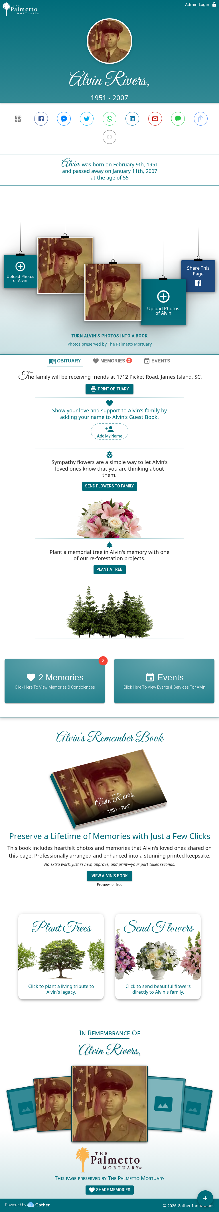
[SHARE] (201, 119)
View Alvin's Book (110, 876)
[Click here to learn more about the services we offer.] (109, 1160)
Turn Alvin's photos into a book (110, 336)
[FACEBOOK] (41, 119)
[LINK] (109, 137)
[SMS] (178, 119)
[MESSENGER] (64, 119)
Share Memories (112, 1189)
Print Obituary (113, 389)
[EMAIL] (155, 119)
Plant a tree (109, 569)
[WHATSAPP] (109, 119)
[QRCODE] (18, 119)
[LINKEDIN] (132, 119)
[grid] (109, 279)
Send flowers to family (109, 486)
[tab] (65, 360)
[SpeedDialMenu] (205, 1198)
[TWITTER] (87, 119)
